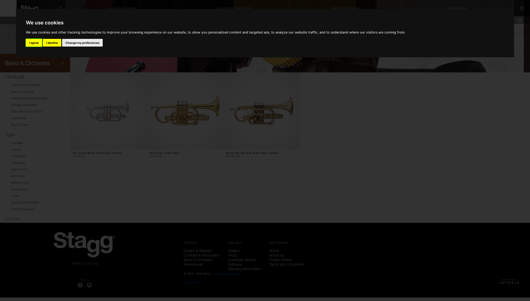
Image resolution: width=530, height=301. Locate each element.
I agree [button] (34, 42)
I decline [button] (52, 42)
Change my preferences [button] (82, 42)
